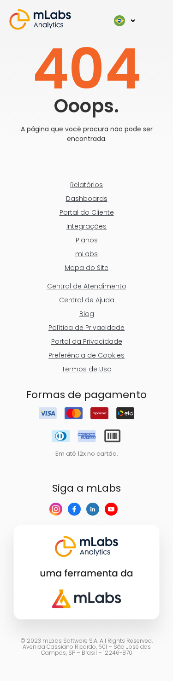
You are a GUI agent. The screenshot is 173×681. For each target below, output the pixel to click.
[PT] (125, 20)
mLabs (86, 253)
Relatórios (86, 184)
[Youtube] (114, 509)
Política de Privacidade (86, 327)
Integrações (86, 226)
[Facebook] (77, 509)
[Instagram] (58, 509)
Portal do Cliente (87, 212)
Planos (87, 240)
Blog (86, 313)
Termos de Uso (87, 369)
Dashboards (86, 198)
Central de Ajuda (86, 300)
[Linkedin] (95, 509)
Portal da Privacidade (86, 341)
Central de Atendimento (86, 286)
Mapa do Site (86, 267)
